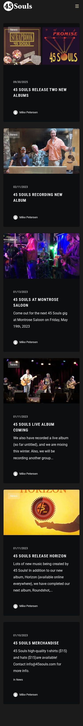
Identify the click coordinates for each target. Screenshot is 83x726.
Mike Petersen (28, 112)
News (13, 29)
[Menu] (77, 6)
